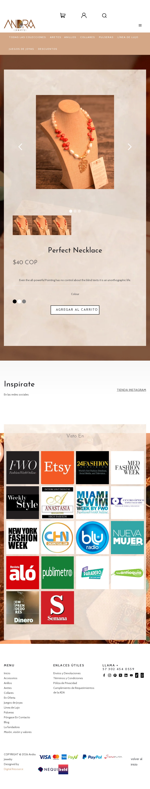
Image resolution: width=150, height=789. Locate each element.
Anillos (8, 683)
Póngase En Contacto (17, 717)
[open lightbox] (75, 142)
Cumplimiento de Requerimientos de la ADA (73, 690)
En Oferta (9, 697)
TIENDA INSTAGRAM (131, 390)
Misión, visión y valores (18, 732)
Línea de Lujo (12, 707)
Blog (6, 722)
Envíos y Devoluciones (67, 673)
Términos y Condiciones (68, 678)
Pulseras (9, 712)
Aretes (8, 688)
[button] (63, 15)
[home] (19, 25)
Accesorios (10, 678)
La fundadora (12, 727)
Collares (9, 693)
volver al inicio (136, 761)
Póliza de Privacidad (65, 683)
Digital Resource (13, 769)
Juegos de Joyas (13, 702)
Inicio (7, 673)
